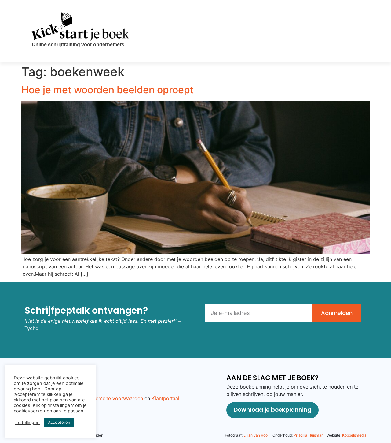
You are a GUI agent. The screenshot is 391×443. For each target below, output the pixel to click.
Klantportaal (165, 398)
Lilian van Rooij (256, 435)
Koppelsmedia (354, 435)
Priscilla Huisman (308, 435)
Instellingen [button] (27, 422)
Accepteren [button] (59, 422)
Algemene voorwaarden (115, 398)
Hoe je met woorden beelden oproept (107, 90)
